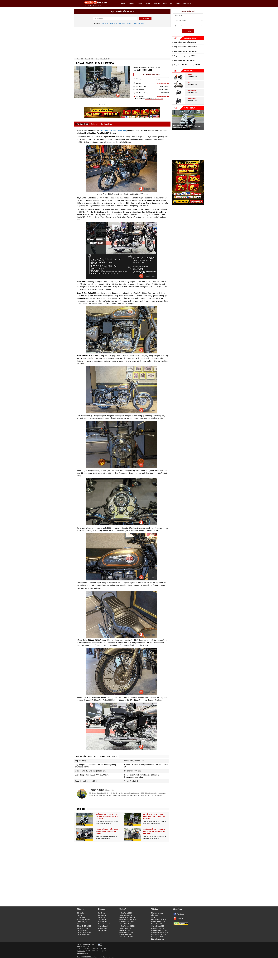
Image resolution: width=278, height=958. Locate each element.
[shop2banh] (188, 204)
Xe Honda (101, 913)
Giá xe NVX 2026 (125, 924)
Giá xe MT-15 (81, 924)
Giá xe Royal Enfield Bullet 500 (113, 130)
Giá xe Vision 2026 (125, 928)
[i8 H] (178, 88)
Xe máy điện (102, 930)
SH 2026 (141, 23)
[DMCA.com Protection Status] (181, 924)
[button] (99, 104)
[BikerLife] (82, 794)
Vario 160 (121, 23)
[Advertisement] (122, 41)
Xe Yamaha (102, 915)
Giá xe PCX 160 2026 (158, 935)
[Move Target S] (178, 104)
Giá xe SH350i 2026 (84, 926)
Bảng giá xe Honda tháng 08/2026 (185, 42)
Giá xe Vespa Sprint (84, 932)
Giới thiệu (80, 913)
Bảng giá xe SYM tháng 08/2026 (184, 60)
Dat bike (157, 3)
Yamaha (131, 3)
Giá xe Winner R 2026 (127, 926)
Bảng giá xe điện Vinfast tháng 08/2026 (187, 65)
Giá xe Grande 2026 (126, 937)
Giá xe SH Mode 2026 (127, 917)
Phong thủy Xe (82, 922)
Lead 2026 (104, 23)
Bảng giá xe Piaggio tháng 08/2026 (185, 51)
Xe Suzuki (101, 917)
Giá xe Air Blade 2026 (126, 922)
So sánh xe (81, 917)
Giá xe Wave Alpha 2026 (159, 932)
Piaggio (140, 3)
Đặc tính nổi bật (82, 124)
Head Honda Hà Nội (158, 922)
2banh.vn (180, 918)
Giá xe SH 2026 (124, 930)
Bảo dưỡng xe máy (157, 939)
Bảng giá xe (187, 3)
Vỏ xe (153, 917)
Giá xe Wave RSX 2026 (159, 930)
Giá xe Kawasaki (104, 924)
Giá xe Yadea (103, 928)
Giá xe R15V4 (82, 930)
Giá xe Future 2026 (126, 932)
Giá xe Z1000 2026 (83, 935)
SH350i (128, 23)
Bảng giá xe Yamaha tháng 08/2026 (185, 47)
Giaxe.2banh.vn (94, 957)
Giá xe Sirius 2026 (157, 926)
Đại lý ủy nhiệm (106, 124)
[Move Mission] (178, 96)
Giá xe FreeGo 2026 (158, 928)
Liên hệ (79, 915)
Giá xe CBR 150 (82, 928)
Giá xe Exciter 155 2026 (127, 919)
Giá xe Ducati (103, 926)
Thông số (94, 124)
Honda (123, 3)
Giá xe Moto (102, 922)
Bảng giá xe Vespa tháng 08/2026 (185, 56)
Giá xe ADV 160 (156, 924)
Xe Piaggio (102, 919)
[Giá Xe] (95, 5)
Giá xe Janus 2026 (125, 935)
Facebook (180, 914)
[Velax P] (178, 79)
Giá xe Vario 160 (157, 937)
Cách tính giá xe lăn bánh (154, 99)
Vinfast (148, 3)
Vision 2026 (113, 23)
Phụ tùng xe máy (157, 913)
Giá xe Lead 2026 (125, 915)
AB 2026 (134, 23)
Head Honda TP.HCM (158, 919)
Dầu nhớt (154, 915)
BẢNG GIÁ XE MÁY (190, 38)
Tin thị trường (175, 3)
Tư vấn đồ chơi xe (83, 919)
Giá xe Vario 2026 (125, 913)
